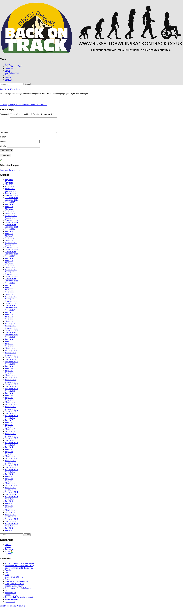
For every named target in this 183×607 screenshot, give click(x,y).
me (6, 590)
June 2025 (9, 207)
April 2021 (9, 319)
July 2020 (9, 339)
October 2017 (10, 413)
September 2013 (11, 523)
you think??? (10, 602)
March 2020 (10, 348)
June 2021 (9, 314)
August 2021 (10, 310)
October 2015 (10, 467)
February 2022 (11, 296)
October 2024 (10, 225)
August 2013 (10, 526)
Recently (8, 545)
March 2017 (10, 429)
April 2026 (9, 186)
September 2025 (11, 200)
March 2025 (10, 213)
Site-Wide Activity (12, 73)
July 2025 (9, 204)
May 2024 (9, 236)
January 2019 (10, 380)
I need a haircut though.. (14, 586)
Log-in (7, 71)
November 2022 (11, 276)
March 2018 (10, 402)
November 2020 (11, 330)
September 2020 (11, 335)
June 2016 (9, 449)
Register (8, 80)
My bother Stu (10, 593)
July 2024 (9, 231)
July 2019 (9, 366)
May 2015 (9, 479)
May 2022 (9, 290)
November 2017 (11, 411)
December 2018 (11, 382)
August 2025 (10, 202)
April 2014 (9, 508)
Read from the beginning (10, 170)
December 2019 (11, 355)
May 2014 (9, 505)
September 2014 (11, 496)
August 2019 (10, 364)
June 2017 (9, 422)
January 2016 (10, 461)
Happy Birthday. (8, 105)
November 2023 (11, 249)
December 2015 (11, 463)
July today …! (10, 549)
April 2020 (9, 346)
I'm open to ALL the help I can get (18, 588)
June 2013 (9, 530)
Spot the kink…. (11, 595)
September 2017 (11, 416)
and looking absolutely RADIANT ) (19, 566)
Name (3, 137)
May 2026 (9, 184)
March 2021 (10, 321)
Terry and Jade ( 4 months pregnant (19, 597)
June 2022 (9, 287)
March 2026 (10, 189)
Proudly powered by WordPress (12, 606)
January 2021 (10, 326)
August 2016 (10, 445)
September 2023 (11, 254)
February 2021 (11, 323)
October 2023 (10, 251)
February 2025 (11, 216)
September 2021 (11, 308)
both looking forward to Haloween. (19, 568)
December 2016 (11, 436)
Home (7, 64)
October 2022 (10, 278)
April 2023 (9, 265)
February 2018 (11, 404)
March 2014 (10, 510)
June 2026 (9, 182)
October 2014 (10, 494)
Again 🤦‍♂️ (9, 551)
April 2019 (9, 373)
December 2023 (11, 247)
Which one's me (11, 599)
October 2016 (10, 440)
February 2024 (11, 243)
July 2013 (9, 528)
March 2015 (10, 483)
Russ (18, 89)
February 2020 (11, 350)
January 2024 (10, 245)
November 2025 (11, 198)
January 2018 (10, 407)
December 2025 (11, 195)
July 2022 (9, 285)
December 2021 (11, 301)
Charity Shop (5, 155)
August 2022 (10, 283)
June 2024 (9, 234)
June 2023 (9, 260)
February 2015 (11, 485)
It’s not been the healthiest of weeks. (31, 105)
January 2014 (10, 514)
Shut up (8, 547)
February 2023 (11, 269)
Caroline (8, 570)
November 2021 (11, 303)
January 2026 (10, 193)
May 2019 (9, 371)
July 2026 (9, 180)
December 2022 (11, 274)
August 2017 (10, 418)
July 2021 (9, 312)
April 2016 (9, 454)
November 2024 (11, 222)
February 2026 (11, 191)
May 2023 (9, 263)
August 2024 (10, 229)
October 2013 (10, 521)
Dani (7, 575)
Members (8, 77)
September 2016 (11, 443)
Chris (7, 572)
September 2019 (11, 362)
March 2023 (10, 267)
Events (13, 89)
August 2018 (10, 391)
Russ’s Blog (9, 68)
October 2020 (10, 332)
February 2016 (11, 458)
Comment (4, 132)
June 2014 (9, 503)
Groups (8, 75)
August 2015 (10, 472)
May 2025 (9, 209)
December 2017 (11, 409)
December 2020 (11, 328)
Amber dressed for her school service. (20, 563)
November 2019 (11, 357)
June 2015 (9, 476)
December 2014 (11, 490)
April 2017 (9, 427)
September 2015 (11, 470)
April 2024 (9, 238)
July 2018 (9, 393)
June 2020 (9, 341)
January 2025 (10, 218)
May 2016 (9, 452)
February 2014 (11, 512)
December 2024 (11, 220)
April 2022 (9, 292)
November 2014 (11, 492)
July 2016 (9, 447)
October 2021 (10, 305)
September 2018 (11, 389)
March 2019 (10, 375)
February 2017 (11, 431)
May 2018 (9, 398)
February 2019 (11, 377)
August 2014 (10, 499)
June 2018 (9, 395)
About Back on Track (13, 66)
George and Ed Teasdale (14, 584)
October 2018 (10, 386)
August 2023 (10, 256)
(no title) (8, 554)
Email (3, 141)
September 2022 (11, 281)
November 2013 (11, 519)
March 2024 (10, 240)
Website (3, 146)
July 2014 (9, 501)
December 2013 (11, 517)
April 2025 (9, 211)
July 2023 (9, 258)
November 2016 (11, 438)
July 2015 (9, 474)
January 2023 (10, 272)
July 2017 (9, 420)
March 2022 (10, 294)
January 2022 (10, 299)
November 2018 (11, 384)
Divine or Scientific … (14, 577)
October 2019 (10, 359)
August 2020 (10, 337)
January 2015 (10, 487)
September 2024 (11, 227)
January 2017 (10, 434)
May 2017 (9, 425)
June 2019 (9, 368)
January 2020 (10, 353)
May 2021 (9, 317)
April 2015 (9, 481)
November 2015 (11, 465)
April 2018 (9, 400)
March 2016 (10, 456)
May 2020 (9, 344)
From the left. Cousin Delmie (16, 581)
